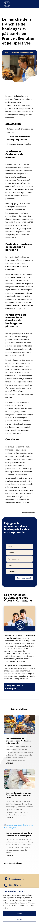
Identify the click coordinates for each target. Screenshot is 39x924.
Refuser (19, 919)
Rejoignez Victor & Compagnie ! (14, 687)
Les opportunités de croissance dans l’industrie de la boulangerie (19, 741)
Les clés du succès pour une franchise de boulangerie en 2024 (18, 795)
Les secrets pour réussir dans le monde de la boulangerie (19, 834)
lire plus (9, 763)
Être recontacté (24, 578)
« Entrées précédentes (13, 863)
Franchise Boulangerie (24, 52)
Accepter (19, 913)
